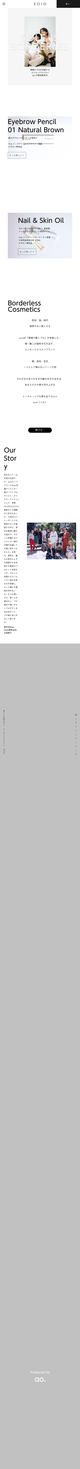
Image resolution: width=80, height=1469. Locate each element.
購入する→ (40, 430)
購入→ (68, 4)
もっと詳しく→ (16, 155)
